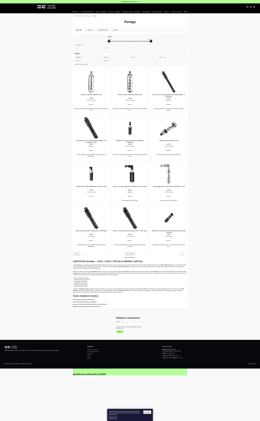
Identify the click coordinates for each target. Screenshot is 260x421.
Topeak (107, 60)
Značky (88, 356)
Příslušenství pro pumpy (80, 286)
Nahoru (77, 253)
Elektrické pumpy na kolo (81, 284)
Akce (78, 48)
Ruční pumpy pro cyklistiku (81, 278)
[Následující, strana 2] (181, 254)
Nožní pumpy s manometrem (82, 279)
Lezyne (162, 57)
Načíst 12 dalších (130, 253)
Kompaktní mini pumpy (80, 283)
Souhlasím (147, 412)
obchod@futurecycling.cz (172, 355)
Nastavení (113, 417)
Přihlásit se (119, 331)
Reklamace (89, 353)
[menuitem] (75, 11)
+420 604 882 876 (171, 353)
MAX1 (78, 60)
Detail (90, 104)
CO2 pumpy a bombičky (80, 281)
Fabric (134, 57)
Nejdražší (90, 30)
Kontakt (89, 358)
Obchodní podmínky (92, 349)
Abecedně (115, 30)
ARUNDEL (79, 57)
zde (115, 414)
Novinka (107, 48)
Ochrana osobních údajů (93, 351)
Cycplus (107, 57)
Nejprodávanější (102, 30)
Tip (133, 48)
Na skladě (80, 45)
